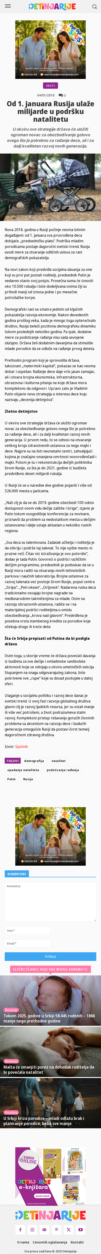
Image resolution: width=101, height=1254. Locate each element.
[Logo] (52, 7)
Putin (11, 779)
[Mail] (44, 1230)
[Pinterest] (63, 796)
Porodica (11, 1112)
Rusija (28, 779)
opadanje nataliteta (23, 770)
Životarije (11, 1010)
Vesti (50, 85)
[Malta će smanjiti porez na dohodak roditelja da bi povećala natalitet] (50, 1052)
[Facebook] (42, 796)
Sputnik (21, 746)
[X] (52, 796)
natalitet (59, 761)
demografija (34, 761)
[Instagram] (32, 1230)
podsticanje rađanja (63, 770)
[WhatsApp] (74, 796)
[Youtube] (80, 1230)
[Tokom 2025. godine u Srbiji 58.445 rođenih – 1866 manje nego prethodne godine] (50, 1000)
